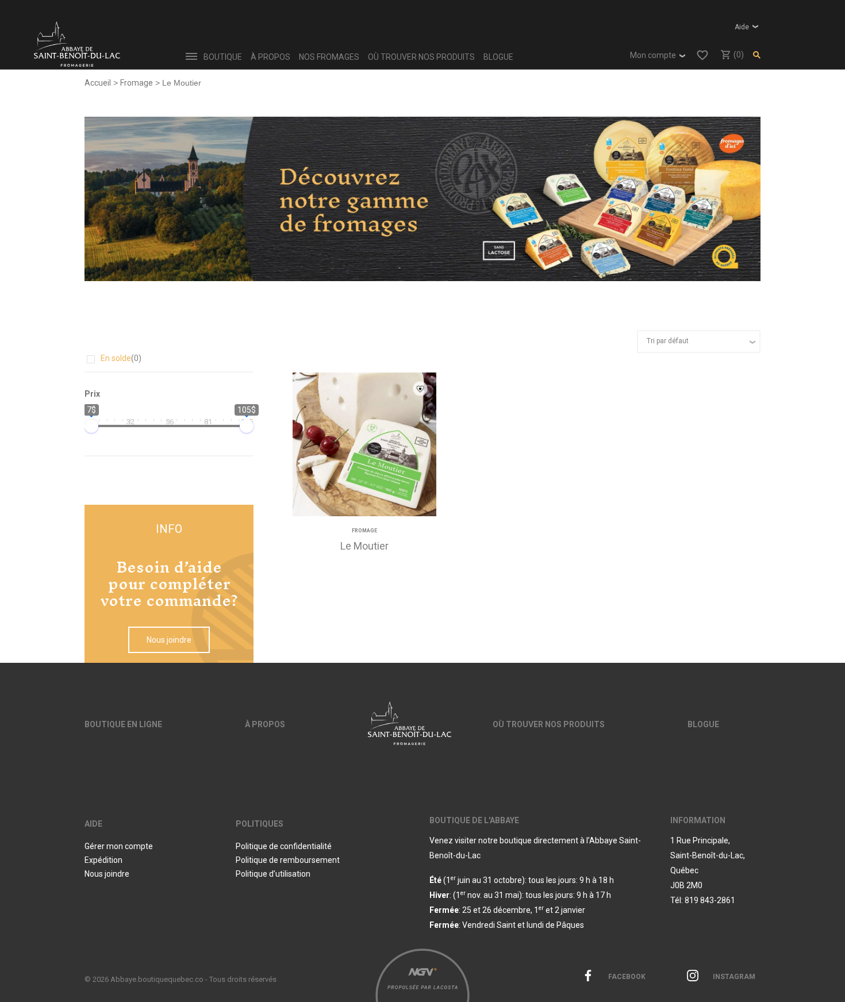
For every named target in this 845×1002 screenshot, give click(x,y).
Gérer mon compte (118, 846)
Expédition (103, 860)
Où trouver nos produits (421, 57)
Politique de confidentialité (284, 846)
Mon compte (653, 55)
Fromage (136, 82)
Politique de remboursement (288, 860)
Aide (742, 27)
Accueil (97, 82)
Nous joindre (169, 639)
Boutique (222, 57)
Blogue (498, 57)
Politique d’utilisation (273, 873)
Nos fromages (329, 57)
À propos (270, 57)
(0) (737, 54)
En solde (121, 358)
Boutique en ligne (123, 724)
